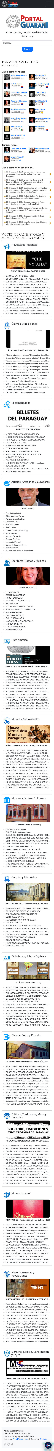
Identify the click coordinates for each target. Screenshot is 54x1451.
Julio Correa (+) (40, 92)
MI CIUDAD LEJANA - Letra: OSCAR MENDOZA (26, 285)
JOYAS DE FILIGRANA (15, 466)
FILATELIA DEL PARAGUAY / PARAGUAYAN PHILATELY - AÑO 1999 (28, 1104)
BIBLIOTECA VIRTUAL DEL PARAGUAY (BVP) (25, 1007)
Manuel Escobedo (13, 536)
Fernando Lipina (13, 522)
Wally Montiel (11, 533)
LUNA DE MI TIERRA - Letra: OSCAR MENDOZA (26, 282)
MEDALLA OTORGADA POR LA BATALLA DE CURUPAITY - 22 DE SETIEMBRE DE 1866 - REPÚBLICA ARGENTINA (28, 1336)
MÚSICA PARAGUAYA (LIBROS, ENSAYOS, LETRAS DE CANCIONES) (28, 785)
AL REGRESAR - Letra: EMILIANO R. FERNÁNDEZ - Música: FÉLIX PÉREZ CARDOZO (28, 773)
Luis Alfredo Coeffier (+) (19, 92)
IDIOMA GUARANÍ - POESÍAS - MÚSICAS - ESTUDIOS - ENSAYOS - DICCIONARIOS (28, 1233)
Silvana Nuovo (40, 109)
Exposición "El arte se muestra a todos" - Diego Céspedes (28, 358)
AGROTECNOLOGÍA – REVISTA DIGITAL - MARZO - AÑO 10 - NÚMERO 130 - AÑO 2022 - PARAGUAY (28, 1013)
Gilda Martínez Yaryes (15, 516)
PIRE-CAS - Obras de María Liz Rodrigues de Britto (27, 372)
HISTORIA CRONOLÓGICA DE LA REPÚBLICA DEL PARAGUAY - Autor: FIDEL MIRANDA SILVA (28, 1333)
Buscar (27, 49)
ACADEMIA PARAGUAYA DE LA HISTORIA (23, 454)
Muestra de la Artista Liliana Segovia (21, 381)
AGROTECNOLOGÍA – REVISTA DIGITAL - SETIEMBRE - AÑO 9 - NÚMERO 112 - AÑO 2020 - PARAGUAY (28, 1019)
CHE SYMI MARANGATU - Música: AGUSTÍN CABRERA (28, 279)
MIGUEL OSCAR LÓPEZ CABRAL (20, 607)
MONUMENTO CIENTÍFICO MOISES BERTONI (25, 855)
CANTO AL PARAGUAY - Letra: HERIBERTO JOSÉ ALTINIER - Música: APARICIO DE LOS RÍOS (28, 779)
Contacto (43, 1439)
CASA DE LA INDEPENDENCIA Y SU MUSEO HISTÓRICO (28, 469)
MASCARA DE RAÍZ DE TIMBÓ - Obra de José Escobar (28, 1146)
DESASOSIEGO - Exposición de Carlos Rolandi (25, 393)
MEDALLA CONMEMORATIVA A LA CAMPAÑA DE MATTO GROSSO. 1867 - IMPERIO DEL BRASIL (28, 688)
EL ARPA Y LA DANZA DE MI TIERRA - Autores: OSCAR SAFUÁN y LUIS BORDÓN (28, 293)
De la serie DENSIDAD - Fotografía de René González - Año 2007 (28, 1084)
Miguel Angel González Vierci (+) (19, 101)
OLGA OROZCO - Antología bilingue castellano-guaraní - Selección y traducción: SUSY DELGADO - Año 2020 (28, 1230)
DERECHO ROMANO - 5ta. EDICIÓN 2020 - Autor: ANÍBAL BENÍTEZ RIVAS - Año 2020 (28, 996)
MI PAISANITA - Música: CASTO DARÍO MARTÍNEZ (27, 788)
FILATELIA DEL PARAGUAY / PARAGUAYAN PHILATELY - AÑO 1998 (28, 1066)
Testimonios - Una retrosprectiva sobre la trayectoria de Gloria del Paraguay (28, 364)
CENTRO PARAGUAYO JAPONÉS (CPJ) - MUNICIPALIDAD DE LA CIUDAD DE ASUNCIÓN (28, 844)
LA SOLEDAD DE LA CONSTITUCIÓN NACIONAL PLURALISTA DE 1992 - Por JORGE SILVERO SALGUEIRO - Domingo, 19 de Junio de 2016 (28, 1324)
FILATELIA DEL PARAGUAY (17, 460)
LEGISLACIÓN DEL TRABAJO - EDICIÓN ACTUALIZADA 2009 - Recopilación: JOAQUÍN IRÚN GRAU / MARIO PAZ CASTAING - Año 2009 (28, 1415)
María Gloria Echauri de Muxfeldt (19, 551)
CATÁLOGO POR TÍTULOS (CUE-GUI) (22, 1002)
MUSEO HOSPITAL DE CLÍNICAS (20, 861)
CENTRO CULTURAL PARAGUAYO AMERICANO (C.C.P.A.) (28, 841)
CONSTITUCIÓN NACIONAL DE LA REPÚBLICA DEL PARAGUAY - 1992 (28, 1392)
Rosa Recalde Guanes (42, 118)
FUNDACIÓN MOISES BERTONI (19, 847)
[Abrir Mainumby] (48, 1445)
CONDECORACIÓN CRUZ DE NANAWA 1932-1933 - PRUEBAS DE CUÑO (28, 1316)
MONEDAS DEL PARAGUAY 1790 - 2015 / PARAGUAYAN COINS (28, 671)
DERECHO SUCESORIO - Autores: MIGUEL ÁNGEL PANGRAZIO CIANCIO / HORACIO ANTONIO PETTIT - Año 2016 (28, 1418)
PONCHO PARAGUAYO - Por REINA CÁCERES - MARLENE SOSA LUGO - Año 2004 (28, 1157)
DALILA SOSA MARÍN (15, 618)
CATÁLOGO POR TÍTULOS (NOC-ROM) (23, 999)
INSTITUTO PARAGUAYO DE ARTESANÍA (23, 849)
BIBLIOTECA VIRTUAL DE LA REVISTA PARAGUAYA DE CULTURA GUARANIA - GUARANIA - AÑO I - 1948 (28, 1016)
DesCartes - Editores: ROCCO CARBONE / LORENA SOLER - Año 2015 (28, 1327)
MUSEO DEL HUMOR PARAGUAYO (21, 446)
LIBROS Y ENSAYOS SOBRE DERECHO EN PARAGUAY (28, 1412)
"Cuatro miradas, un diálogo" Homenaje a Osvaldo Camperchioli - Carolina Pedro (28, 367)
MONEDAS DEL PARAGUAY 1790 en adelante (25, 463)
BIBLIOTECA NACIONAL (16, 829)
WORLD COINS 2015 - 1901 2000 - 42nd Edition (26, 694)
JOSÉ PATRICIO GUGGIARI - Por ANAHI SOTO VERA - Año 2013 (28, 313)
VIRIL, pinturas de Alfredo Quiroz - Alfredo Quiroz (26, 384)
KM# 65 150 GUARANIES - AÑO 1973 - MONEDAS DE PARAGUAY (28, 697)
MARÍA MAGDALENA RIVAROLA (19, 621)
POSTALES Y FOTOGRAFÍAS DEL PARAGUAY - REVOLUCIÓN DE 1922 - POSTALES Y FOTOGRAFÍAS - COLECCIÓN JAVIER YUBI (28, 1069)
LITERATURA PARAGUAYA (17, 449)
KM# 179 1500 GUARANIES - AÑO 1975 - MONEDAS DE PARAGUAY (28, 677)
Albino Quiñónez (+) (42, 148)
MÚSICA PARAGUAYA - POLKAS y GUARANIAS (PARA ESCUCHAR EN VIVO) (28, 864)
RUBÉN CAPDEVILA (14, 598)
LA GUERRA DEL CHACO (16, 443)
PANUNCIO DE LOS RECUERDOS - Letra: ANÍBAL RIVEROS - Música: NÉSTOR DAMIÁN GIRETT (28, 750)
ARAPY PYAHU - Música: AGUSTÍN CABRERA (25, 311)
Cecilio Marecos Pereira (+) (19, 148)
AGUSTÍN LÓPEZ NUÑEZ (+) (18, 601)
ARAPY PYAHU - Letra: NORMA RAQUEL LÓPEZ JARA (28, 299)
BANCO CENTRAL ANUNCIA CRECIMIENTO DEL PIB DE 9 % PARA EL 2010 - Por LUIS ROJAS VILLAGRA (28, 686)
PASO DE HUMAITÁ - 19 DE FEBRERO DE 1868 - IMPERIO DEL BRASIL (28, 674)
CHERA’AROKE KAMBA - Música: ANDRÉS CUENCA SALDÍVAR (28, 1262)
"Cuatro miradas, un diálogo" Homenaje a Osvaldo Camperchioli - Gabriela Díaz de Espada (28, 370)
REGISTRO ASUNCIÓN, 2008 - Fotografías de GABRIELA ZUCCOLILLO (28, 1086)
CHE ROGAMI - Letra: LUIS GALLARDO (22, 308)
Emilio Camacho (16, 84)
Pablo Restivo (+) (16, 127)
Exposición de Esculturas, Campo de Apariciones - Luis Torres (28, 378)
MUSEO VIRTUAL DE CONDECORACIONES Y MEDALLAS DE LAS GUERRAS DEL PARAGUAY (28, 683)
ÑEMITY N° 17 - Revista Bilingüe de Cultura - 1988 (27, 1239)
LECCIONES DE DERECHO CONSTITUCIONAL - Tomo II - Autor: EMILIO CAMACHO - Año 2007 (28, 1406)
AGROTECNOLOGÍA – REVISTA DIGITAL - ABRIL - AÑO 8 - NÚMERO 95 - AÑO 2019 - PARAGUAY (28, 1025)
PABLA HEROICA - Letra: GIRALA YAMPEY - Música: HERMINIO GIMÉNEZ (28, 776)
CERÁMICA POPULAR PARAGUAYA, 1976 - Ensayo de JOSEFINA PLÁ (28, 1151)
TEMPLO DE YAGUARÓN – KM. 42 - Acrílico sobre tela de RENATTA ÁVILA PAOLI (28, 1098)
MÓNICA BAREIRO (14, 624)
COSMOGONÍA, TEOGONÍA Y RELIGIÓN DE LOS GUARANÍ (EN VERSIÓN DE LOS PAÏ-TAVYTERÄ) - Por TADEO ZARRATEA (28, 1174)
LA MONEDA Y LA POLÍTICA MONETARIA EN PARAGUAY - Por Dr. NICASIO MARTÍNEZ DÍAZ (28, 700)
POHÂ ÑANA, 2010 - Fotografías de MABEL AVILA (27, 1160)
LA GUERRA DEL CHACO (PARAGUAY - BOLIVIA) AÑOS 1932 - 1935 (28, 1330)
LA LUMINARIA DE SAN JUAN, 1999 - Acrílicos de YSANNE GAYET (28, 1180)
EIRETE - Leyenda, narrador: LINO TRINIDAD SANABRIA (28, 1154)
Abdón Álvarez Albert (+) (19, 75)
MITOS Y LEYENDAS (15, 457)
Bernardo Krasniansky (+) (16, 545)
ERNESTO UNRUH (14, 630)
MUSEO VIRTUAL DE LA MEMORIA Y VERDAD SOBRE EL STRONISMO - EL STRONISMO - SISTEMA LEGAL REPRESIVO (28, 1313)
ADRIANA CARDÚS (14, 612)
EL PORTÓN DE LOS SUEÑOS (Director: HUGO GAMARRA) (28, 759)
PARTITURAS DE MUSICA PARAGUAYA (22, 451)
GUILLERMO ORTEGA (15, 595)
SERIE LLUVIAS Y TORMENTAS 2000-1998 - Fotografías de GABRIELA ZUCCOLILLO (28, 1095)
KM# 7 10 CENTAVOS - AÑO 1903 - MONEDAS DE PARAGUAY (28, 709)
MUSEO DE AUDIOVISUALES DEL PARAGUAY (25, 437)
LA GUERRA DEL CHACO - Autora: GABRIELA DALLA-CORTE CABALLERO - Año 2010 (28, 1339)
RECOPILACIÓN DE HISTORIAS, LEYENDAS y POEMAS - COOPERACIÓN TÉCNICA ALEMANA (28, 1172)
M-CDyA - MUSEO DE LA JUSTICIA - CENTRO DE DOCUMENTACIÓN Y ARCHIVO (28, 852)
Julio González (12, 548)
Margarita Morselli (13, 542)
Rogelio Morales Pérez (18, 109)
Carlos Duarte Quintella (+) (17, 530)
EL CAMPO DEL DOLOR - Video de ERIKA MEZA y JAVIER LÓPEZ (28, 305)
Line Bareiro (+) (40, 75)
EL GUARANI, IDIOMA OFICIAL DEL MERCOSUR (26, 1225)
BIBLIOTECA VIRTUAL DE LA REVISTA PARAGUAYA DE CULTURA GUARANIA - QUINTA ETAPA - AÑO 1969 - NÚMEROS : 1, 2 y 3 (28, 993)
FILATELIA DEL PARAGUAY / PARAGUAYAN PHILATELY (28, 1092)
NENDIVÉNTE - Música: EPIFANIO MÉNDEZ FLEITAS (28, 768)
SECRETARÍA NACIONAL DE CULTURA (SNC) (25, 867)
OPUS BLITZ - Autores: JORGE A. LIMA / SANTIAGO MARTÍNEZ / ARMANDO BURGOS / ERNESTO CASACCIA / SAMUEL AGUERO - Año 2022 (28, 1022)
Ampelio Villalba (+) (17, 157)
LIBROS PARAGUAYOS (15, 627)
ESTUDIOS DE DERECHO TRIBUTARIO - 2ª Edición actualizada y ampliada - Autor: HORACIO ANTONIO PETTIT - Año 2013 (28, 1409)
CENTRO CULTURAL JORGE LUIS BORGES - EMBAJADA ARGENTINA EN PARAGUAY (28, 838)
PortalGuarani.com (20, 1439)
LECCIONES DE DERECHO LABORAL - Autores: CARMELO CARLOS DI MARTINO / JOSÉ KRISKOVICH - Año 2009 (28, 1421)
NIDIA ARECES (12, 604)
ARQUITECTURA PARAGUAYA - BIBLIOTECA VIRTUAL (28, 1005)
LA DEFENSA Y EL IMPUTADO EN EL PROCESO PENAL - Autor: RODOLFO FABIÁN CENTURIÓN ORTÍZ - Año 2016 (28, 1386)
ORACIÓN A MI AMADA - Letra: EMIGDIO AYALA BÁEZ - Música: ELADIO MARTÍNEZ (28, 756)
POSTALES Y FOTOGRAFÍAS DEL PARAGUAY (25, 440)
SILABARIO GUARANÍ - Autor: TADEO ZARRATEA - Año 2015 (28, 1248)
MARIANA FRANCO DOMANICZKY (20, 609)
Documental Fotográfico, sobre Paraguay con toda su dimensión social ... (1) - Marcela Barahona (28, 1101)
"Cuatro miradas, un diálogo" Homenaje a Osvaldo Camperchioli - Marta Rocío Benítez (28, 361)
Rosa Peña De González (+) (19, 118)
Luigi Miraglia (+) (41, 101)
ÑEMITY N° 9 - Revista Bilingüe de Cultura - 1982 (26, 1251)
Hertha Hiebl (11, 528)
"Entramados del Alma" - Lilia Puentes (21, 390)
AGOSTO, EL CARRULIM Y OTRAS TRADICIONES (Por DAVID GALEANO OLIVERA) (28, 1177)
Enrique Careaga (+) (42, 84)
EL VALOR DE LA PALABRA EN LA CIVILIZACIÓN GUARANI (28, 1245)
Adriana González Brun (15, 519)
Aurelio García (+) (13, 513)
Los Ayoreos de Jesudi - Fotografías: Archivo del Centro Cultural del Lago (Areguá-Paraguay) (28, 1089)
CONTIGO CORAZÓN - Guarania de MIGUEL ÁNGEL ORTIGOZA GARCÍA (28, 302)
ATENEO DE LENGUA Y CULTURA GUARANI (25, 1256)
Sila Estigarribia (12, 525)
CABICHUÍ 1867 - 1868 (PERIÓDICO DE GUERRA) (27, 296)
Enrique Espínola (13, 539)
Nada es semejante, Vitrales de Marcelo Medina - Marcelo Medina (28, 375)
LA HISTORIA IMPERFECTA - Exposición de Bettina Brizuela (28, 387)
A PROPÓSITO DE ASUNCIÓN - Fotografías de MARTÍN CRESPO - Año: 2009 (28, 770)
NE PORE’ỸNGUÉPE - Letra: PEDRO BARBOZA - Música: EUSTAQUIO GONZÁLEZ (28, 762)
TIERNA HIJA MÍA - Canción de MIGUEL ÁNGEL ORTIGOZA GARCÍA (28, 290)
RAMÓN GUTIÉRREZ (15, 615)
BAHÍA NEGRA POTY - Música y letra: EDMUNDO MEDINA (28, 765)
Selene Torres (40, 127)
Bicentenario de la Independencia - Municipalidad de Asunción (28, 1342)
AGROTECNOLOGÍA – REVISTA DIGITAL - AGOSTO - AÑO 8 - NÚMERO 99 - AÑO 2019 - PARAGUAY (28, 990)
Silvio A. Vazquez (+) (18, 135)
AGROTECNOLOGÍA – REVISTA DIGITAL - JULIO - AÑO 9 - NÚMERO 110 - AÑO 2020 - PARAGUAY (28, 987)
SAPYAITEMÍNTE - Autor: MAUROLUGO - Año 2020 (27, 1254)
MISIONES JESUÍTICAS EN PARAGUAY (22, 434)
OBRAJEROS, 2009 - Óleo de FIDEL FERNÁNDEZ (27, 1163)
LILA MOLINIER (12, 592)
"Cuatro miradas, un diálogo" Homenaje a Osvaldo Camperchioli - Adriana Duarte (28, 355)
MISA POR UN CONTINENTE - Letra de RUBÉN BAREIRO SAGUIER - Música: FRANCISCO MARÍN (28, 753)
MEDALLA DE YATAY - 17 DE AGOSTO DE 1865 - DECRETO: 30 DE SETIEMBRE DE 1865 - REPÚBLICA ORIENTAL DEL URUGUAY (28, 691)
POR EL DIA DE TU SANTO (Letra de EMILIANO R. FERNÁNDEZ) (28, 287)
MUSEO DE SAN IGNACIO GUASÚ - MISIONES (26, 858)
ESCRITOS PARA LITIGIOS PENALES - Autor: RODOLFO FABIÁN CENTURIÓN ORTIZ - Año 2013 (28, 1383)
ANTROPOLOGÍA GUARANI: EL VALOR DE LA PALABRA (28, 1259)
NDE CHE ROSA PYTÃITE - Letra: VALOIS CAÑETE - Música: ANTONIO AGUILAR (28, 782)
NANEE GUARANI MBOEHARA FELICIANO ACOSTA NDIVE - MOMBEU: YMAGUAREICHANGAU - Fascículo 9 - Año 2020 (28, 1236)
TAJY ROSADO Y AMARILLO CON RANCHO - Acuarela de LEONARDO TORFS (28, 1081)
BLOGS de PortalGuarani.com (18, 472)
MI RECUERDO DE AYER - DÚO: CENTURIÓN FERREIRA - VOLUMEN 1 (28, 1228)
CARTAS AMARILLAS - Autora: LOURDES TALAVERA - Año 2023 (28, 1010)
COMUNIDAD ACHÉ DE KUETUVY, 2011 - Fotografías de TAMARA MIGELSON (28, 1075)
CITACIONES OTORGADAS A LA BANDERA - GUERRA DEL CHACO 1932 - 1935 (28, 1307)
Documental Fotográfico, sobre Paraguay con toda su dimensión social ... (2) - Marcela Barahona (28, 1078)
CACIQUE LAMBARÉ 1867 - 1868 (20, 276)
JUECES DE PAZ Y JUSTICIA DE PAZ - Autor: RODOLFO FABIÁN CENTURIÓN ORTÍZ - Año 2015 (28, 1404)
